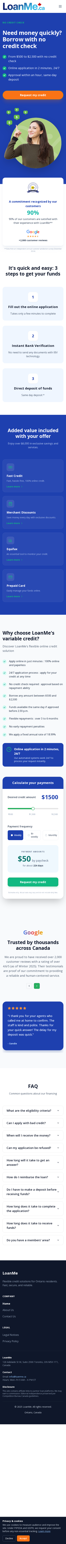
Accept (23, 1538)
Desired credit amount (22, 797)
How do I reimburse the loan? (27, 1177)
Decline (9, 1538)
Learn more (44, 1531)
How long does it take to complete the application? (31, 1208)
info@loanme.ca (17, 1376)
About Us (8, 1310)
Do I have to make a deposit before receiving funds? (32, 1192)
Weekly (17, 835)
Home (6, 1303)
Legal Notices (11, 1335)
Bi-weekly (34, 835)
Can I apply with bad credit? (26, 1123)
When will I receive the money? (28, 1135)
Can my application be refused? (29, 1148)
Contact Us (9, 1316)
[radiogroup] (33, 835)
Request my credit (33, 95)
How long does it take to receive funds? (29, 1225)
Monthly (52, 835)
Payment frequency (20, 826)
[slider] (33, 808)
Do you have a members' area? (28, 1240)
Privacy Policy (11, 1341)
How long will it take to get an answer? (28, 1162)
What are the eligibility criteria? (29, 1110)
